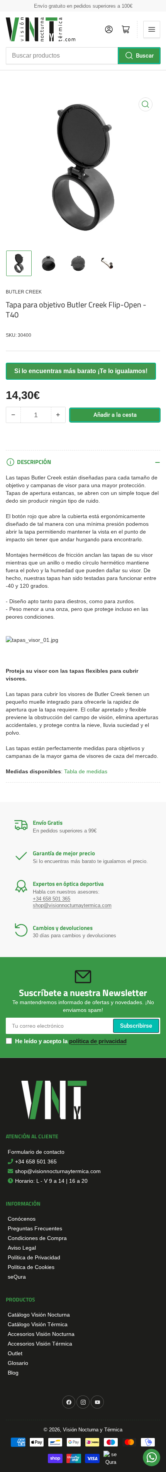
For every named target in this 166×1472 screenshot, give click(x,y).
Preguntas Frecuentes (35, 1228)
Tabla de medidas (85, 771)
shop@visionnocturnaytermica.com (72, 905)
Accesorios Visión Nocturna (41, 1334)
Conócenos (22, 1219)
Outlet (15, 1353)
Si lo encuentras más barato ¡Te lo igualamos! (80, 371)
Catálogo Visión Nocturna (39, 1315)
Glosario (18, 1363)
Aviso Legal (22, 1248)
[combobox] (83, 55)
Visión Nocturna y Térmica (92, 1430)
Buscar (145, 55)
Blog (13, 1373)
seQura (17, 1277)
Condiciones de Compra (37, 1238)
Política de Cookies (31, 1267)
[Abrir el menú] (151, 29)
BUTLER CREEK (24, 292)
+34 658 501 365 (51, 899)
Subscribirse (136, 1025)
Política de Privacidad (34, 1257)
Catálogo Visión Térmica (38, 1324)
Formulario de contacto (36, 1152)
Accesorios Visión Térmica (40, 1344)
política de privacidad (98, 1041)
